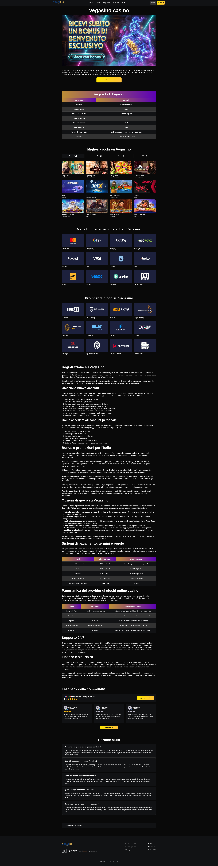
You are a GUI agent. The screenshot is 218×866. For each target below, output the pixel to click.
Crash (120, 156)
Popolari (72, 156)
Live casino (95, 156)
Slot (143, 156)
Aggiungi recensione (145, 698)
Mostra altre (109, 727)
